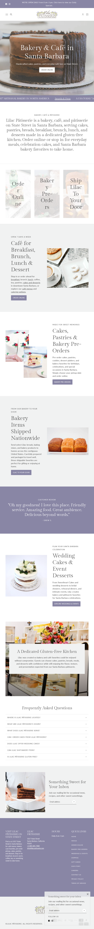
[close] (88, 894)
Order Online (77, 845)
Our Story (75, 866)
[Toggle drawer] (7, 14)
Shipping (75, 858)
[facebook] (6, 4)
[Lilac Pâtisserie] (47, 14)
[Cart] (87, 14)
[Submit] (84, 910)
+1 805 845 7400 (33, 846)
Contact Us (76, 875)
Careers (74, 870)
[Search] (11, 14)
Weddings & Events (79, 853)
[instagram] (9, 4)
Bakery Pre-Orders (79, 849)
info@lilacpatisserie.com (35, 848)
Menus (74, 841)
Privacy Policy (77, 879)
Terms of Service (78, 883)
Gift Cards (75, 862)
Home (73, 836)
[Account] (83, 14)
